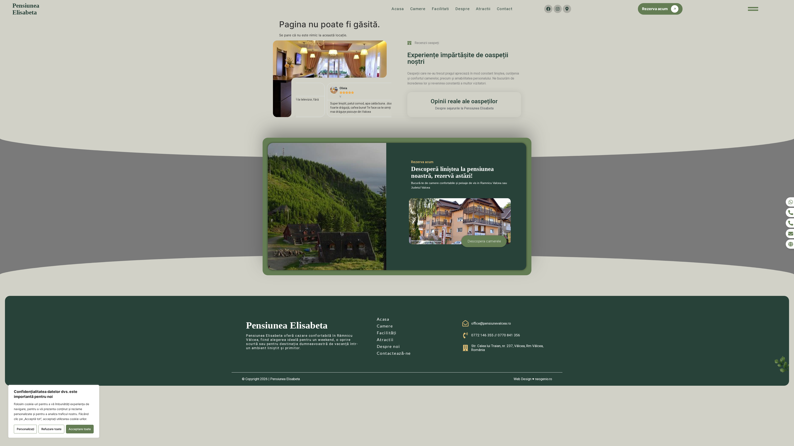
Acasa (398, 8)
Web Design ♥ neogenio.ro (533, 379)
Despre (462, 8)
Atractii (483, 8)
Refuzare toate (51, 429)
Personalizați (25, 429)
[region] (53, 411)
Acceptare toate (80, 429)
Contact (505, 8)
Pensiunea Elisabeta (25, 9)
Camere (418, 8)
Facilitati (440, 8)
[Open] (753, 8)
